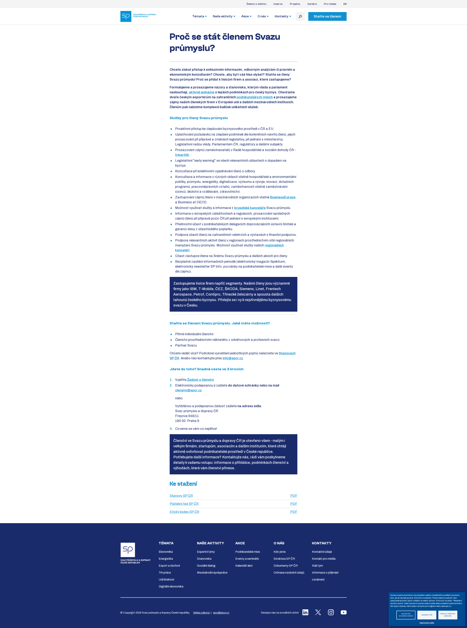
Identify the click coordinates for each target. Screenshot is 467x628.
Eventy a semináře (247, 558)
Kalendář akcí (243, 565)
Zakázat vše (426, 615)
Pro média (330, 4)
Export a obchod (169, 565)
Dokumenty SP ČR (286, 565)
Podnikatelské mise (247, 551)
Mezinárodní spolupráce (212, 572)
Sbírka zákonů (201, 612)
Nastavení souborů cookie (406, 615)
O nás (262, 16)
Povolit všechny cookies (447, 615)
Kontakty (281, 16)
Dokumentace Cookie (427, 623)
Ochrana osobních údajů (289, 572)
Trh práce (165, 572)
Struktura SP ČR (284, 558)
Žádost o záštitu (256, 4)
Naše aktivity (223, 16)
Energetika (166, 558)
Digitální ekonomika (171, 586)
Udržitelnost (166, 579)
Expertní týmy (206, 551)
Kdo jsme (280, 551)
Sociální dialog (206, 565)
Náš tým (317, 565)
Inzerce (278, 4)
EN (345, 4)
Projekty (295, 4)
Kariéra (312, 4)
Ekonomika (166, 551)
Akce (245, 16)
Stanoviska (204, 558)
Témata (198, 16)
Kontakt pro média (323, 558)
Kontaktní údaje (322, 551)
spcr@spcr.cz (221, 612)
